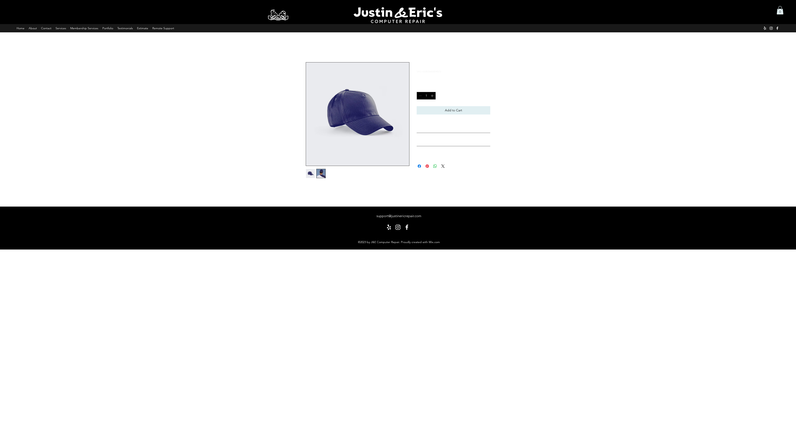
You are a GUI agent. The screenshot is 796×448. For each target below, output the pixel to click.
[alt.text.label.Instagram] (771, 28)
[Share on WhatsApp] (435, 166)
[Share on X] (442, 166)
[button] (780, 10)
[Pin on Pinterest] (427, 166)
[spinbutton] (426, 95)
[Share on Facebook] (419, 166)
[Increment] (432, 95)
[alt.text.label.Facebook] (777, 28)
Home (310, 47)
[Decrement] (419, 95)
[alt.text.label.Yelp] (765, 28)
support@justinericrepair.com (398, 216)
